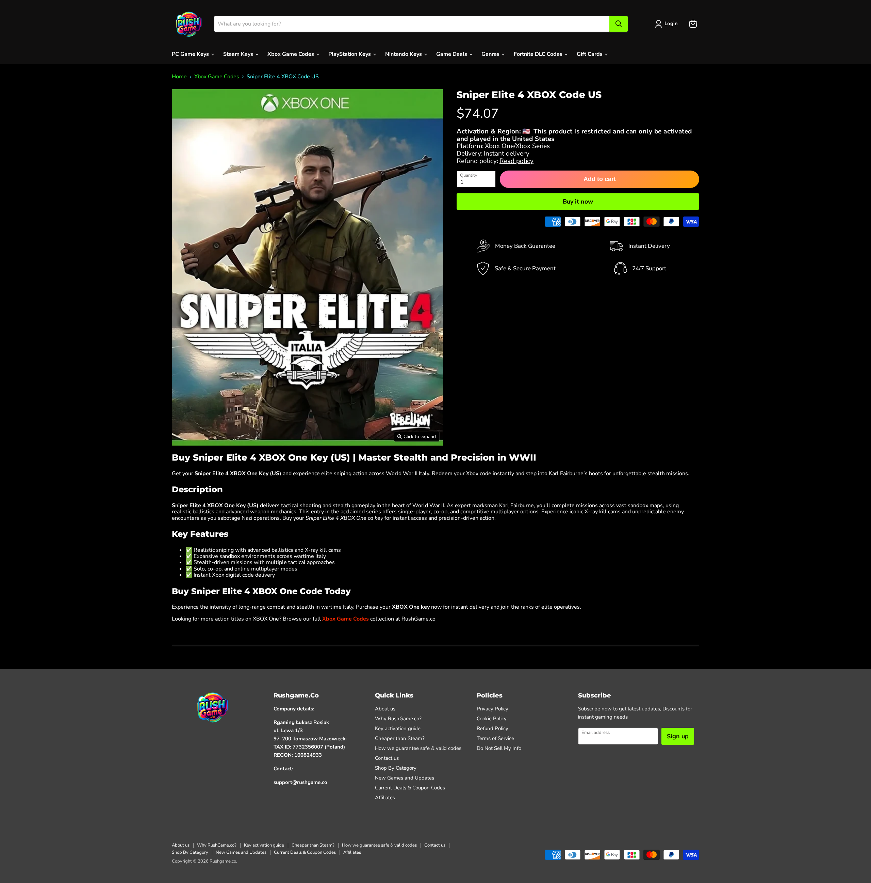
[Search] (618, 24)
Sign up (678, 736)
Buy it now (578, 201)
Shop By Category (395, 768)
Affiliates (385, 797)
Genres (491, 54)
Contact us (387, 758)
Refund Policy (492, 728)
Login (671, 23)
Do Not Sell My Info (499, 748)
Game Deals (452, 54)
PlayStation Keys (350, 54)
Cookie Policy (492, 718)
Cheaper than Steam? (400, 738)
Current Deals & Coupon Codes (410, 787)
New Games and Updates (404, 777)
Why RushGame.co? (398, 718)
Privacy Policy (492, 708)
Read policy (516, 161)
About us (385, 708)
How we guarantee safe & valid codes (418, 748)
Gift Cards (590, 54)
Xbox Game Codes (291, 54)
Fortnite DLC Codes (539, 54)
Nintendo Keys (404, 54)
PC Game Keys (191, 54)
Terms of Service (495, 738)
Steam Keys (238, 54)
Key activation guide (398, 728)
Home (179, 77)
